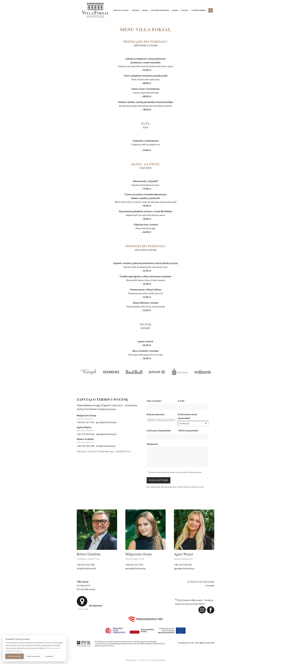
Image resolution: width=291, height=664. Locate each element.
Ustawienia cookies (144, 660)
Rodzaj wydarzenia (155, 414)
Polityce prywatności (14, 651)
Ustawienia (49, 656)
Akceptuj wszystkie (14, 656)
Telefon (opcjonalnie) (188, 430)
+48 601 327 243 (85, 422)
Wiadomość (152, 444)
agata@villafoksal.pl (106, 434)
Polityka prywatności (194, 472)
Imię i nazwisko (154, 401)
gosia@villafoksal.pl (106, 422)
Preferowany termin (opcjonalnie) (187, 416)
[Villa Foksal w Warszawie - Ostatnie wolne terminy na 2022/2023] (194, 602)
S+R (191, 642)
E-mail (181, 401)
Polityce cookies (53, 648)
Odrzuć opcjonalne (33, 656)
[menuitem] (121, 10)
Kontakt (210, 585)
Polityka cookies (131, 660)
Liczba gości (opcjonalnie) (159, 430)
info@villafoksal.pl (105, 446)
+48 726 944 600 (85, 434)
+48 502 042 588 (85, 446)
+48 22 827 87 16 (122, 451)
